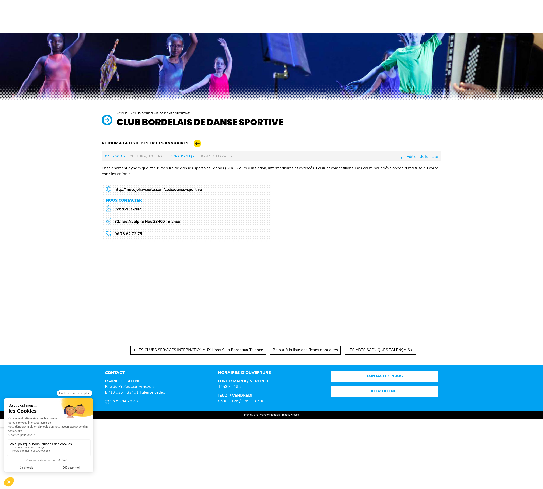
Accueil (123, 113)
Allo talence (385, 391)
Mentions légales (270, 414)
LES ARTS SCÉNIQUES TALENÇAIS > (380, 350)
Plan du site (251, 414)
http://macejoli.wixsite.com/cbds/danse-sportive (158, 190)
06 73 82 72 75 (128, 234)
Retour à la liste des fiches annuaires (305, 350)
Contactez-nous (385, 376)
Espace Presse (290, 414)
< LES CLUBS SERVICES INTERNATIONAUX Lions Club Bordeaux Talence (198, 350)
